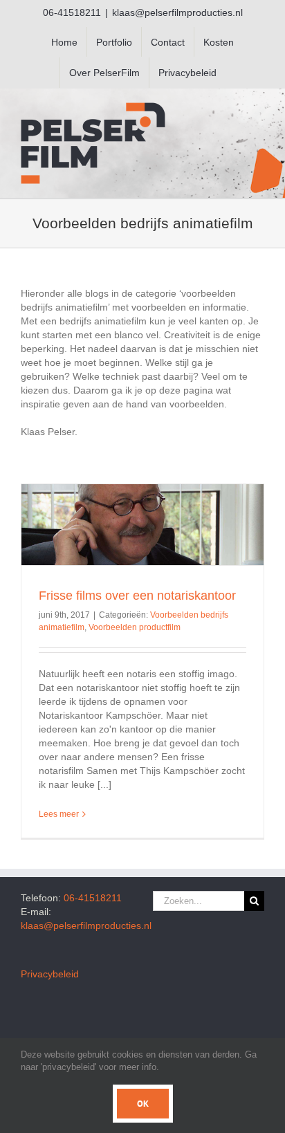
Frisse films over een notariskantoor (137, 595)
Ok (143, 1103)
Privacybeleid (50, 973)
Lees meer (59, 814)
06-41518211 (93, 897)
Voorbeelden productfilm (135, 627)
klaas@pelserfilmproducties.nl (177, 12)
